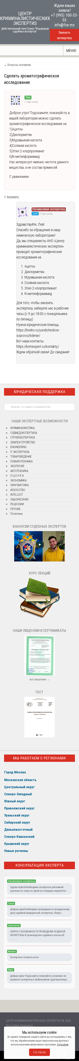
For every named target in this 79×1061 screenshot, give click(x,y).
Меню (71, 50)
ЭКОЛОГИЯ (17, 466)
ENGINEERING (18, 447)
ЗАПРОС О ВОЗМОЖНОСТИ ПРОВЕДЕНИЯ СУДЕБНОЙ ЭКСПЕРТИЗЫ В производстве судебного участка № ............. (37, 935)
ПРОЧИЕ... (16, 509)
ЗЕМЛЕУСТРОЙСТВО (22, 442)
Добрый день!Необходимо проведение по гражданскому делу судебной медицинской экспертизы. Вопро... (39, 911)
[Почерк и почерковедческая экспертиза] (39, 618)
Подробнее (62, 1044)
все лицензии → (40, 679)
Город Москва (15, 772)
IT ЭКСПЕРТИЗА (19, 452)
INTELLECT (16, 494)
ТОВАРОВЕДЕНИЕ (21, 456)
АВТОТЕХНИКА (19, 471)
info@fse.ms (64, 24)
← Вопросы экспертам (17, 64)
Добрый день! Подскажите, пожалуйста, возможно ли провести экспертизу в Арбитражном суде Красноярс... (39, 978)
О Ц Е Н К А (17, 475)
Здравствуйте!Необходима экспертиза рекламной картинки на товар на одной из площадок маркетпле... (39, 889)
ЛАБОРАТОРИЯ (19, 499)
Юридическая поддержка (39, 391)
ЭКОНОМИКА (18, 480)
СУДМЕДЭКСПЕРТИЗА (23, 433)
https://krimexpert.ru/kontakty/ (37, 346)
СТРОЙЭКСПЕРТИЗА (22, 437)
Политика (16, 514)
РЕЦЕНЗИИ (17, 504)
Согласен (39, 1052)
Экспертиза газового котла (24, 957)
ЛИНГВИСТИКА (19, 485)
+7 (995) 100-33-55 (64, 17)
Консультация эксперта (39, 865)
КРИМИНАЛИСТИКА (22, 428)
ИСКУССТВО (17, 490)
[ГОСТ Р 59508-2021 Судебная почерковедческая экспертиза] (39, 736)
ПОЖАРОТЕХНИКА (21, 461)
